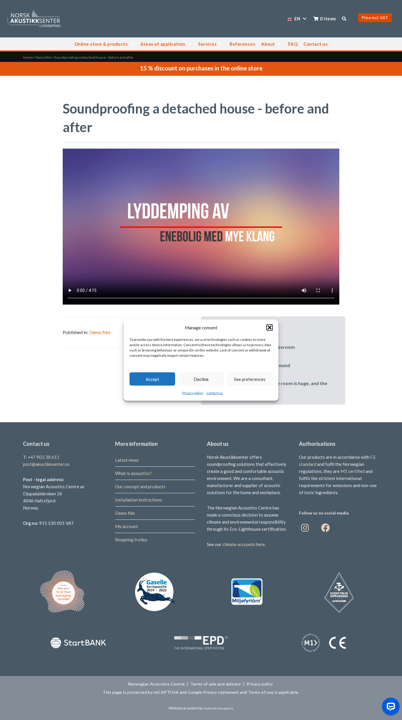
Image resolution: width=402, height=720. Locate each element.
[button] (270, 328)
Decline (201, 379)
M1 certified (353, 471)
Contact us (214, 393)
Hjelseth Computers (218, 708)
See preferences (249, 379)
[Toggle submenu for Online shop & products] (131, 43)
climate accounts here (243, 544)
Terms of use (260, 692)
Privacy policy (192, 393)
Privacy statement (221, 692)
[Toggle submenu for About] (279, 43)
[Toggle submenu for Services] (220, 43)
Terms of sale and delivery (215, 683)
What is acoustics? (133, 473)
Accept (152, 379)
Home (28, 57)
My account (126, 526)
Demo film (43, 57)
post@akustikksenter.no (46, 464)
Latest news (127, 460)
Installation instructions (138, 499)
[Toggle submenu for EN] (304, 18)
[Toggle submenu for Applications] (189, 43)
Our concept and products (140, 486)
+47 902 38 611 (43, 457)
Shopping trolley (131, 539)
